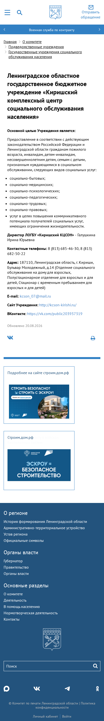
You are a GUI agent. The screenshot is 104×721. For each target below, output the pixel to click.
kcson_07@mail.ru (36, 296)
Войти (66, 716)
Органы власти (21, 552)
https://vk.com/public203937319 (54, 313)
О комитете (32, 41)
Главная (10, 41)
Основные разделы (26, 585)
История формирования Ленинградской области (45, 521)
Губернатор (13, 560)
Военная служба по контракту (51, 30)
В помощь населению (22, 606)
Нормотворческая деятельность (31, 612)
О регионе (16, 513)
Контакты (12, 619)
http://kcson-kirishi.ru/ (57, 304)
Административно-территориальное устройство (44, 527)
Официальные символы (24, 540)
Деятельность (15, 600)
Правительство (16, 567)
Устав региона (16, 534)
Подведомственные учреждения (36, 46)
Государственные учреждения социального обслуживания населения (45, 54)
